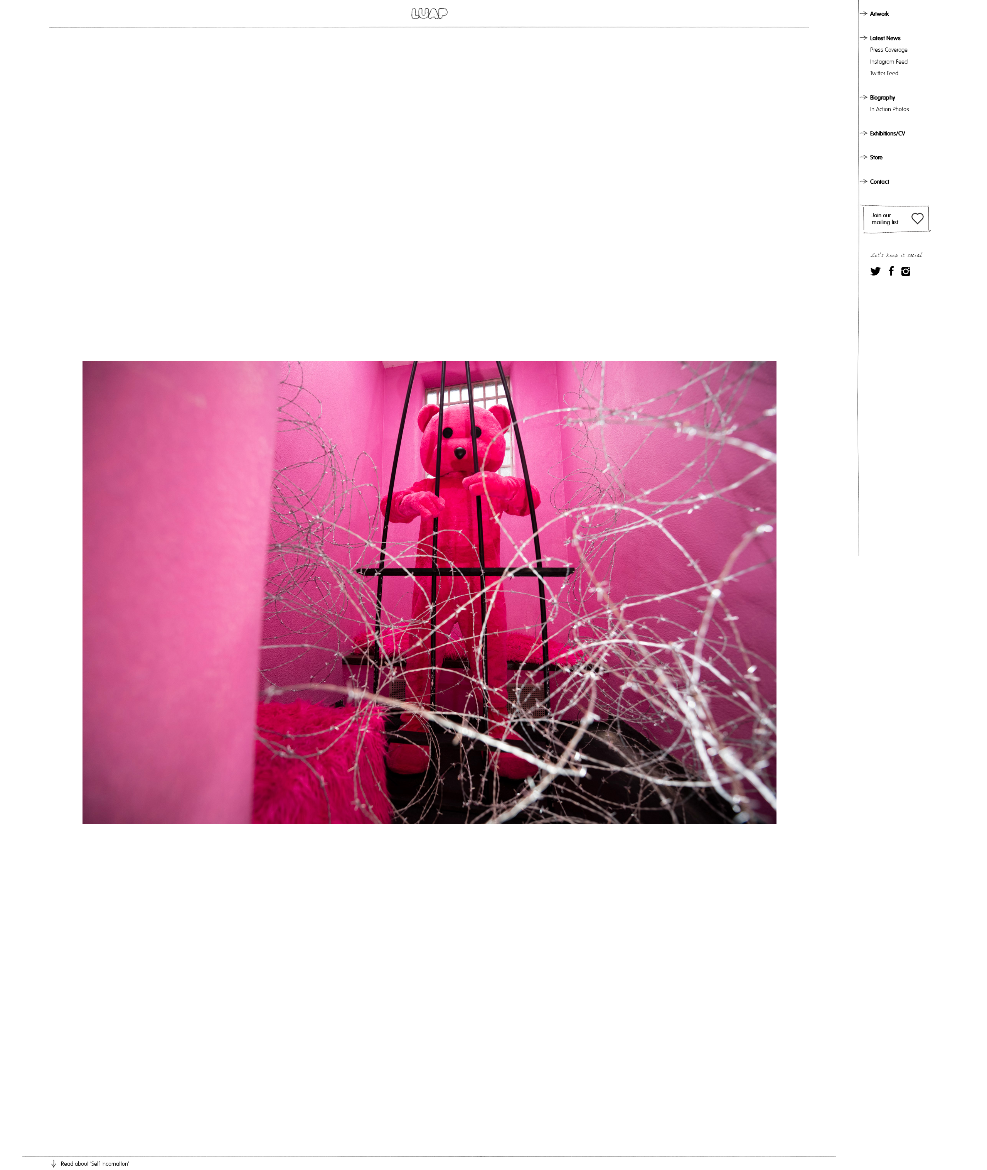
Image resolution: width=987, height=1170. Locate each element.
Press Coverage (889, 50)
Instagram (905, 271)
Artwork (879, 13)
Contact (879, 181)
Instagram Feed (889, 62)
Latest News (885, 38)
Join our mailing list (885, 219)
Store (876, 157)
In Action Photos (889, 109)
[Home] (429, 13)
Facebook (891, 271)
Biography (882, 97)
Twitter (875, 271)
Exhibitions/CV (887, 133)
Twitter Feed (884, 73)
